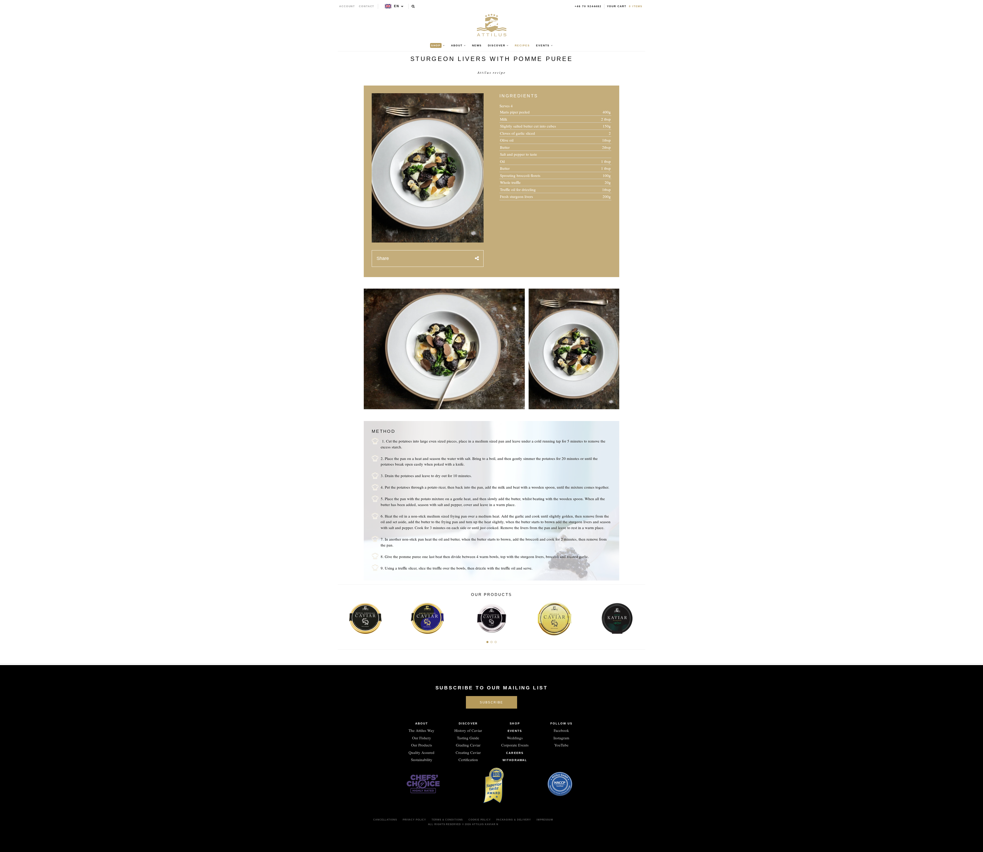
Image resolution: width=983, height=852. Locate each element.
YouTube (561, 745)
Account (347, 6)
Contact (367, 6)
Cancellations (385, 819)
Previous (343, 617)
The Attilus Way (421, 730)
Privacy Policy (414, 819)
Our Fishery (421, 737)
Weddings (515, 737)
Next (639, 617)
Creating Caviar (468, 752)
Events (515, 730)
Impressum (545, 819)
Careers (514, 752)
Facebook (561, 730)
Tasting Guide (468, 737)
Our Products (421, 745)
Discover (468, 723)
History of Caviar (468, 730)
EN (396, 6)
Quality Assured (421, 752)
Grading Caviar (468, 745)
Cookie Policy (479, 819)
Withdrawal (515, 760)
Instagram (561, 737)
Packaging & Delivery (513, 819)
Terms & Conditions (447, 819)
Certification (468, 759)
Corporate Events (515, 745)
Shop (515, 723)
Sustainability (421, 759)
